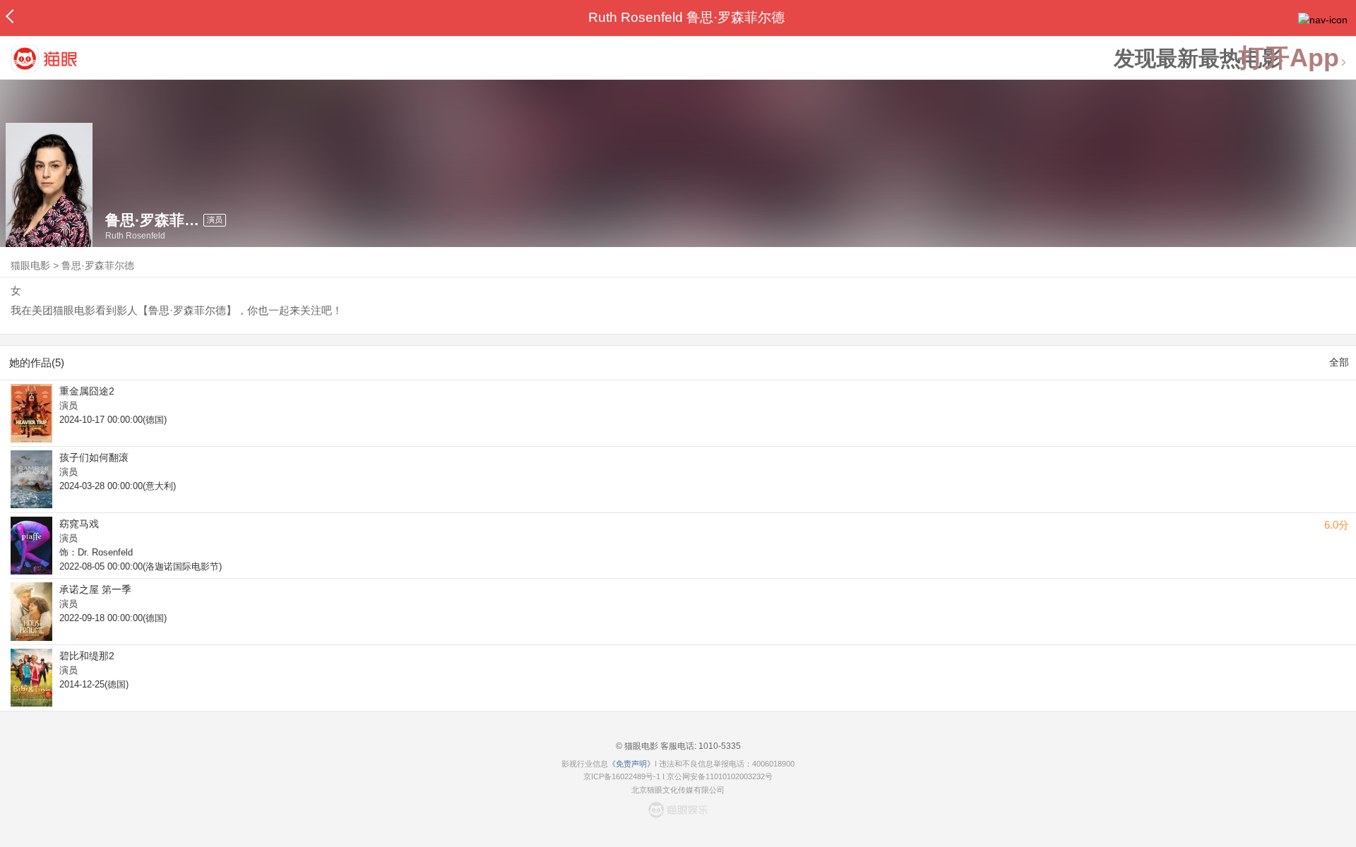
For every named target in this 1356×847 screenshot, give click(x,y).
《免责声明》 (631, 763)
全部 (1339, 362)
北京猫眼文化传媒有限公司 (678, 790)
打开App (1289, 58)
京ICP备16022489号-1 (621, 776)
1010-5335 (718, 746)
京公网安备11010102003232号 (720, 776)
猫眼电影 (30, 265)
